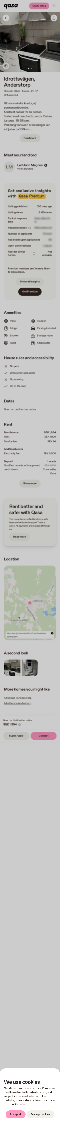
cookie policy (18, 1104)
